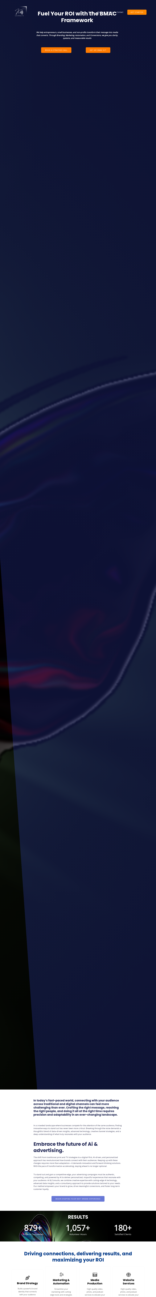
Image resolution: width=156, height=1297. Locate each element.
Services (109, 12)
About (99, 12)
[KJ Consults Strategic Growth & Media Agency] (19, 12)
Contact (120, 12)
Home (90, 12)
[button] (137, 12)
